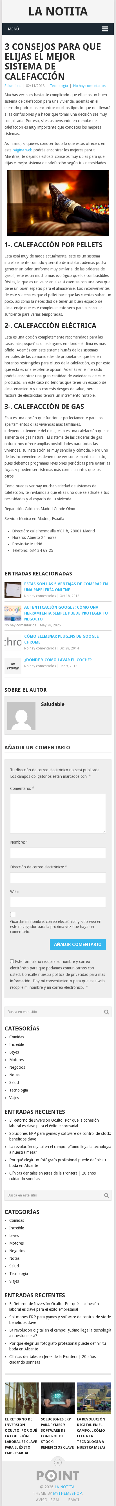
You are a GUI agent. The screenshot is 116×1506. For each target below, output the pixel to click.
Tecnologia (59, 86)
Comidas (16, 1037)
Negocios (17, 1067)
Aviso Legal (48, 1500)
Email (74, 1500)
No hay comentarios (89, 86)
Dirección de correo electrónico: (38, 866)
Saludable (13, 86)
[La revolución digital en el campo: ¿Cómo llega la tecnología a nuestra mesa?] (94, 1398)
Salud (14, 1082)
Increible (16, 1044)
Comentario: (22, 788)
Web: (14, 891)
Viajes (14, 1097)
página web (22, 150)
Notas (14, 1075)
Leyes (14, 1052)
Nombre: (19, 842)
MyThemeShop (67, 1493)
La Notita (58, 11)
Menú (13, 29)
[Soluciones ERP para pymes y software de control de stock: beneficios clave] (58, 1398)
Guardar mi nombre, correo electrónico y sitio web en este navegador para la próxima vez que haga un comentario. (55, 926)
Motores (16, 1059)
